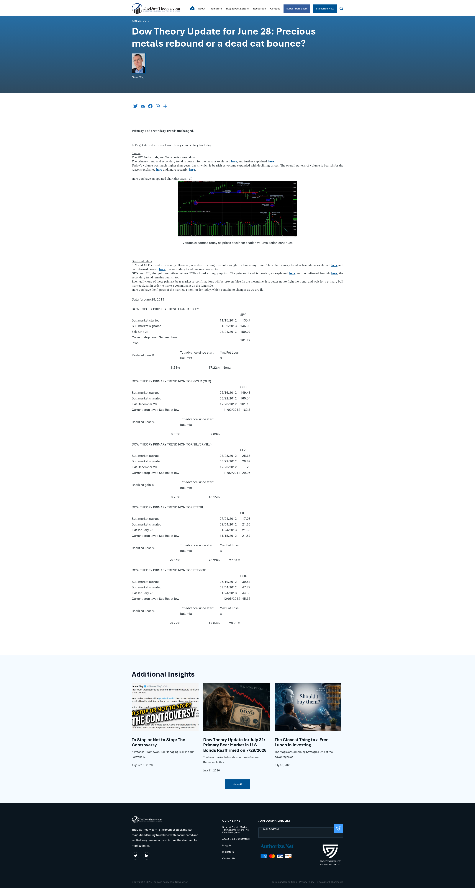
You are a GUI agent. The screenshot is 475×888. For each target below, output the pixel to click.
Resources (259, 8)
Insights (226, 845)
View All (238, 784)
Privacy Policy (306, 882)
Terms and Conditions (284, 882)
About (201, 8)
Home (192, 8)
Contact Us (228, 858)
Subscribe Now (325, 8)
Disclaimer (323, 882)
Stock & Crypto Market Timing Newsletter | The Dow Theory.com (235, 830)
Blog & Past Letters (237, 8)
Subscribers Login (296, 8)
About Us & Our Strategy (236, 839)
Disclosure (337, 882)
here (192, 169)
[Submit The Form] (338, 828)
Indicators (216, 8)
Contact (275, 8)
